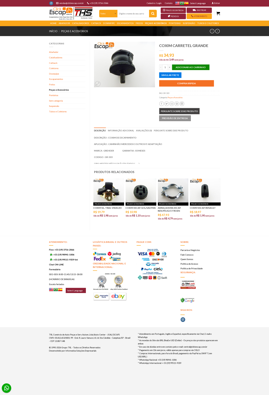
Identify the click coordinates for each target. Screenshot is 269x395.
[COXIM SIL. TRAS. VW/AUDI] (108, 190)
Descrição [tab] (100, 130)
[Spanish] (186, 3)
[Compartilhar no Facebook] (161, 103)
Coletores (54, 68)
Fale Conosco (186, 254)
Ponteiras (175, 23)
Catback (96, 23)
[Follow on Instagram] (51, 3)
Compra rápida (186, 83)
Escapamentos (125, 23)
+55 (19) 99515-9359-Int (65, 259)
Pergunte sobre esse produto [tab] (171, 130)
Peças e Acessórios (156, 23)
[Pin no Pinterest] (176, 103)
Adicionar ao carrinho (191, 67)
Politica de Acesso (189, 263)
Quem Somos (186, 259)
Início (53, 31)
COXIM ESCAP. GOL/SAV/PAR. (141, 207)
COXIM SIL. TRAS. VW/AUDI (107, 207)
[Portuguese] (182, 3)
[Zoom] (97, 84)
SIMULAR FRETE (170, 75)
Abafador (64, 23)
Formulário (55, 269)
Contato (168, 3)
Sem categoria (56, 100)
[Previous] (94, 201)
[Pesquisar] (153, 13)
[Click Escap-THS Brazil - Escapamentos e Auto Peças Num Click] (71, 13)
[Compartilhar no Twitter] (166, 103)
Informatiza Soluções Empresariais (80, 351)
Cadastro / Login (154, 3)
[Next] (220, 201)
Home (53, 23)
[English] (177, 3)
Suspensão (189, 23)
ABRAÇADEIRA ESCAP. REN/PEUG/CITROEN (169, 209)
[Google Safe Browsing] (187, 301)
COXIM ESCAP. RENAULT (203, 207)
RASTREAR (201, 10)
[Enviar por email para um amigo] (171, 103)
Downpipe (109, 23)
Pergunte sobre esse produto (179, 111)
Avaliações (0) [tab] (144, 130)
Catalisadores (80, 23)
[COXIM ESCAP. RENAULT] (205, 190)
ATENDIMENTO (200, 16)
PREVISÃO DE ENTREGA (175, 118)
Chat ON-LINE (56, 264)
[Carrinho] (218, 13)
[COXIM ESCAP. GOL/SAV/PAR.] (141, 190)
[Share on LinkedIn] (182, 103)
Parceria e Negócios (190, 250)
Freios (139, 23)
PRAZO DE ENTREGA (175, 10)
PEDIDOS (175, 16)
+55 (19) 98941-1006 (63, 254)
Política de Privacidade (191, 268)
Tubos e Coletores (208, 23)
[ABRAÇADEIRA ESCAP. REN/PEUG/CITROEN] (173, 190)
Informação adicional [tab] (121, 130)
